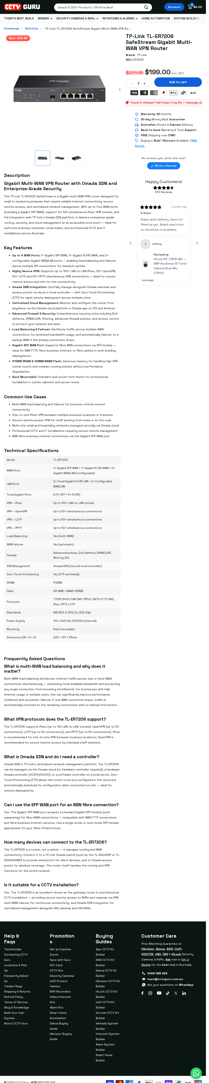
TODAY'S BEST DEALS (19, 18)
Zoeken (146, 7)
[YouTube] (159, 993)
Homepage (11, 28)
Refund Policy (13, 997)
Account (174, 7)
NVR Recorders (60, 991)
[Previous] (131, 243)
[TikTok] (167, 993)
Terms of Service (16, 1002)
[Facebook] (142, 993)
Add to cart (178, 82)
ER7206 (138, 59)
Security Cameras (62, 976)
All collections (45, 18)
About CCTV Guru (16, 1023)
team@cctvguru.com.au (165, 979)
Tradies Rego (13, 986)
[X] (175, 993)
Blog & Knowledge (16, 1007)
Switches (31, 28)
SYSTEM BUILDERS (187, 18)
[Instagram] (150, 993)
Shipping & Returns (17, 991)
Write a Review (167, 166)
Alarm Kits (56, 1007)
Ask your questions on (170, 985)
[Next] (197, 243)
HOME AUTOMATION (156, 18)
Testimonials (12, 949)
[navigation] (42, 158)
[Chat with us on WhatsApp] (196, 1073)
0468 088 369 (157, 973)
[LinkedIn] (184, 993)
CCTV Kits (56, 970)
